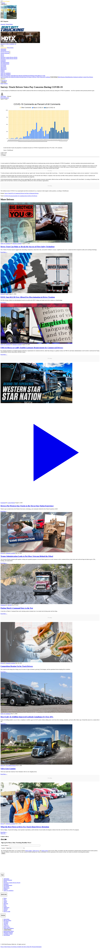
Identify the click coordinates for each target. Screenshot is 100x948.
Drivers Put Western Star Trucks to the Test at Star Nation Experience (27, 506)
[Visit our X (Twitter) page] (4, 839)
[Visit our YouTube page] (5, 839)
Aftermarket (3, 49)
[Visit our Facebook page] (1, 839)
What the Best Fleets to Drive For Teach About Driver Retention (25, 827)
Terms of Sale (17, 946)
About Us (25, 77)
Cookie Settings (54, 77)
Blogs (19, 75)
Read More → (4, 252)
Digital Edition (9, 24)
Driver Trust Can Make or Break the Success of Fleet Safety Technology (28, 247)
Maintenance (4, 67)
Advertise (21, 77)
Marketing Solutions (73, 77)
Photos (2, 75)
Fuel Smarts (3, 65)
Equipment (3, 60)
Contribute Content (82, 77)
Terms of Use (10, 946)
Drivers (2, 54)
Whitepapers (27, 75)
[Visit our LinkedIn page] (3, 839)
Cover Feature (6, 1)
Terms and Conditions (45, 77)
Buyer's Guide (42, 75)
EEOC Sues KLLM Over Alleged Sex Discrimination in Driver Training (28, 297)
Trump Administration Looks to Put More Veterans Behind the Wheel (27, 556)
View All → (3, 833)
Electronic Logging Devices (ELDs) (9, 57)
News (11, 1)
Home (2, 83)
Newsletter (16, 77)
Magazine (16, 75)
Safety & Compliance (6, 73)
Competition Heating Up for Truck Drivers (17, 666)
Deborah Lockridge (17, 243)
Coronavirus (12, 195)
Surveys (27, 195)
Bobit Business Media (63, 77)
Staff (7, 294)
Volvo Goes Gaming (8, 769)
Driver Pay (31, 195)
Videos (12, 75)
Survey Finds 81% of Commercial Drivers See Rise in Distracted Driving (22, 193)
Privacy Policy (36, 77)
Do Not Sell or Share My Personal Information (31, 946)
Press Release (89, 77)
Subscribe (3, 24)
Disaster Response (5, 51)
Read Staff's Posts (5, 97)
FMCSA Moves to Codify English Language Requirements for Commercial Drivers (32, 348)
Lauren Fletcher (11, 502)
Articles (14, 1)
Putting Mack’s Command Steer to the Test (17, 608)
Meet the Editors (10, 77)
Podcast (37, 75)
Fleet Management (5, 62)
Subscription (3, 77)
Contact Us (30, 77)
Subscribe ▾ (3, 4)
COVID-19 (6, 195)
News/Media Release (11, 765)
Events (23, 75)
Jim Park (10, 605)
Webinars (32, 75)
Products (3, 70)
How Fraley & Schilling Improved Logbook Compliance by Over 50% (27, 717)
